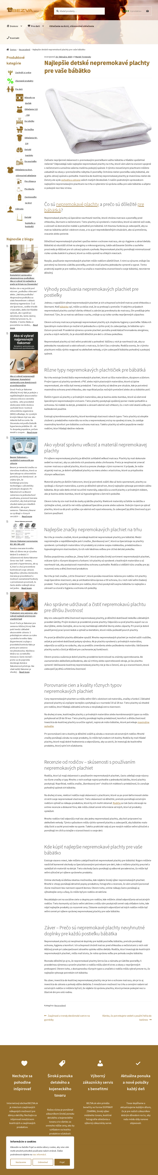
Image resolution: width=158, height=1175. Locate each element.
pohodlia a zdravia (70, 179)
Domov (14, 26)
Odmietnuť (43, 1162)
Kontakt (14, 37)
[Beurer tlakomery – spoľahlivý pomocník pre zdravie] (24, 445)
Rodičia (117, 803)
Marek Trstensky (83, 56)
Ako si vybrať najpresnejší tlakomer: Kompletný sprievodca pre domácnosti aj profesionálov (23, 381)
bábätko (64, 306)
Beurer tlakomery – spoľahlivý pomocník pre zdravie (22, 460)
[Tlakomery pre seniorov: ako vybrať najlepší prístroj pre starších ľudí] (24, 601)
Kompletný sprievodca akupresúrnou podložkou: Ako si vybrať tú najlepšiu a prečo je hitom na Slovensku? (24, 279)
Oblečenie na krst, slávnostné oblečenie (71, 26)
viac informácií (39, 1154)
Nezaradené (24, 49)
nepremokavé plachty (77, 204)
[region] (40, 1152)
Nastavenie (21, 1162)
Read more (32, 432)
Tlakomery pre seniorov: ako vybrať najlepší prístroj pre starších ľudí (23, 616)
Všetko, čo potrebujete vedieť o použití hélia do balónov (127, 1017)
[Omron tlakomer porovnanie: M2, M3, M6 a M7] (24, 529)
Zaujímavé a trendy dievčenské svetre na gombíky (67, 1017)
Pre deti (35, 26)
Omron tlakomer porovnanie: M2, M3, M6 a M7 (24, 543)
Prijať (62, 1162)
